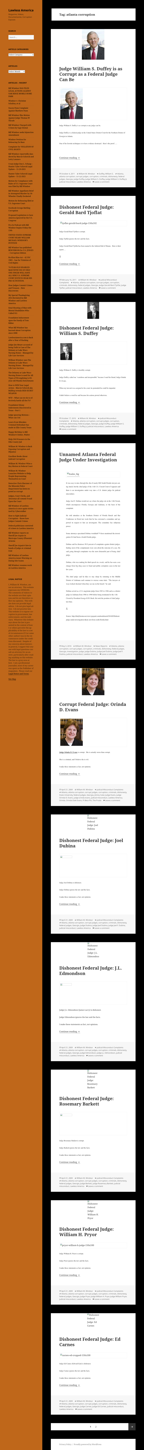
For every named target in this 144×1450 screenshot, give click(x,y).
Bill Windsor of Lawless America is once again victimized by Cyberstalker (21, 508)
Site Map (12, 679)
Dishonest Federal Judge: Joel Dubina (91, 843)
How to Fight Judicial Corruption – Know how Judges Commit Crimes (18, 518)
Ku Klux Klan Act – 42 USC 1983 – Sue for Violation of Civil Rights (19, 260)
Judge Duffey (79, 179)
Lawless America (21, 10)
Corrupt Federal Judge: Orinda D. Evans (92, 707)
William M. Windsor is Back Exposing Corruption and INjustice (20, 449)
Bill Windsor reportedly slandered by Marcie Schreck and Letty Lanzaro (21, 157)
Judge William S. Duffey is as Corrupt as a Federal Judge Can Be (90, 74)
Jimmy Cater (99, 795)
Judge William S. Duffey (95, 179)
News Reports (101, 646)
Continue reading (69, 157)
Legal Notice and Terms (18, 673)
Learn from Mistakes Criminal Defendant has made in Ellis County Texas (19, 425)
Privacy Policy (65, 1444)
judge (81, 651)
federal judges (84, 285)
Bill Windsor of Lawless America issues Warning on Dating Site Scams (20, 558)
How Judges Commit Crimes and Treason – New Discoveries (20, 288)
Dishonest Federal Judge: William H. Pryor (86, 1231)
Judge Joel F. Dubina (116, 925)
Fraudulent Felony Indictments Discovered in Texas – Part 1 (19, 408)
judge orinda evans (82, 797)
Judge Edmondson (88, 1053)
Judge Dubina (90, 651)
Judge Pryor (85, 1296)
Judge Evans (110, 795)
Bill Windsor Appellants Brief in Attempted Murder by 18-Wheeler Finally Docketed (21, 193)
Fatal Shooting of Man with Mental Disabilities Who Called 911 (19, 310)
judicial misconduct (67, 182)
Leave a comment (101, 182)
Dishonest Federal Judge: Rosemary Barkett (86, 1101)
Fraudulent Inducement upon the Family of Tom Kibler (18, 320)
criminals (103, 176)
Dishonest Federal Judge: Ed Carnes (89, 1341)
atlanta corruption (67, 176)
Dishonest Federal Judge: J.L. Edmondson (90, 970)
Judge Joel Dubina (104, 651)
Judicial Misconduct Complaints (110, 789)
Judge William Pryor (118, 1296)
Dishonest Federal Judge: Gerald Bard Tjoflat (86, 209)
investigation (72, 651)
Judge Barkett (86, 1183)
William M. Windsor (87, 173)
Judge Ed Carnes (99, 1406)
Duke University (66, 795)
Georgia (69, 179)
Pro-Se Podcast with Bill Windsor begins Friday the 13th (19, 228)
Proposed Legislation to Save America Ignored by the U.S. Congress (20, 218)
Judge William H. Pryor (100, 1296)
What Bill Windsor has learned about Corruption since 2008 (19, 330)
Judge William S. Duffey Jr (116, 179)
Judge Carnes (85, 1406)
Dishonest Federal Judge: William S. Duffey (86, 330)
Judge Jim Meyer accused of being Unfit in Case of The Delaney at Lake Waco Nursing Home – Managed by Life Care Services (20, 350)
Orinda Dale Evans (74, 800)
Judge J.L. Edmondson (106, 1053)
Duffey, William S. (106, 173)
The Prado (97, 800)
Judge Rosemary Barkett (103, 1183)
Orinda (62, 800)
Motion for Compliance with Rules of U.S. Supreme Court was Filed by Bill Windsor (20, 184)
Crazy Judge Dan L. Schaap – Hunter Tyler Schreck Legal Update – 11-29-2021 (20, 166)
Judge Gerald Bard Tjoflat (109, 285)
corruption (94, 176)
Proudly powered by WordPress (87, 1444)
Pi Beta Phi (87, 800)
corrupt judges (82, 176)
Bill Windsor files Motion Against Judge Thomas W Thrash (19, 118)
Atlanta (120, 173)
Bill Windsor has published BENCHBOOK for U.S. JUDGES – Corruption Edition (20, 250)
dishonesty (112, 176)
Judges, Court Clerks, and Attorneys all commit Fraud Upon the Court (20, 499)
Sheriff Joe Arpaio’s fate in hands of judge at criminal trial (19, 548)
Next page (132, 1426)
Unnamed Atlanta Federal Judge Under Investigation (88, 457)
